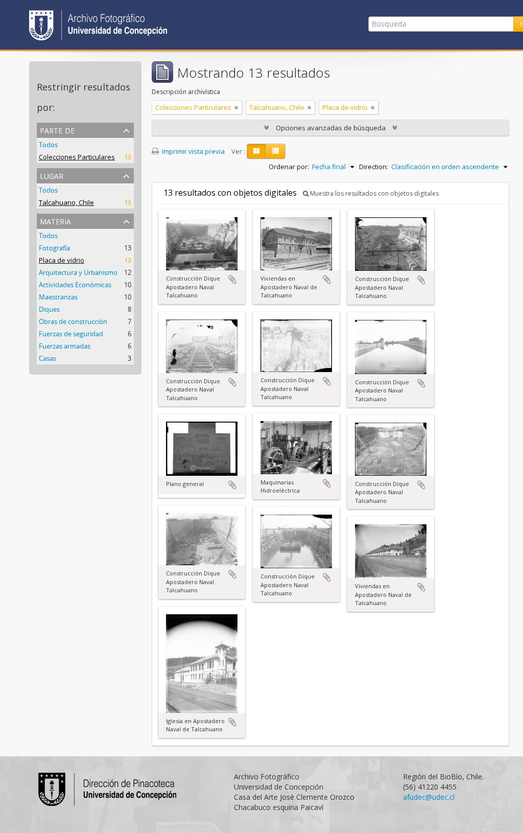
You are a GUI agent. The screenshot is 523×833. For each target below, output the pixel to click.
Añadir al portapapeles (232, 279)
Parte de (57, 129)
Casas (47, 358)
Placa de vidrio (61, 260)
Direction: (373, 166)
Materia (55, 220)
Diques (49, 309)
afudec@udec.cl (429, 797)
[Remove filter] (236, 107)
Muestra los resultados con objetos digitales (373, 193)
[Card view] (256, 151)
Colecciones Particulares (77, 156)
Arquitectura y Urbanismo (78, 272)
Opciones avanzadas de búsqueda (330, 127)
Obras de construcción (73, 321)
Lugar (51, 175)
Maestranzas (58, 297)
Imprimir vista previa (192, 151)
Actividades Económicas (75, 284)
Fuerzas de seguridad (71, 333)
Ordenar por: (289, 166)
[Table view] (276, 151)
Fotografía (54, 247)
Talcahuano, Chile (66, 202)
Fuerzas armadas (64, 346)
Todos (48, 144)
